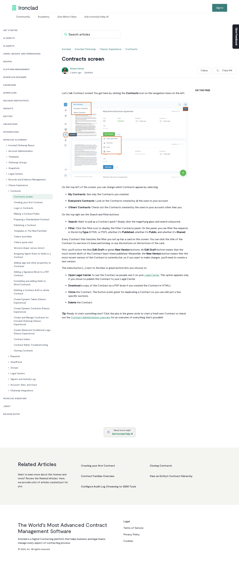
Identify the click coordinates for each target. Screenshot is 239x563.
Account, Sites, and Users (23, 384)
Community (23, 16)
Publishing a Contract (25, 225)
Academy (43, 16)
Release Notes (11, 414)
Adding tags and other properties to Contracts (32, 264)
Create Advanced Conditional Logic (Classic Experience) (32, 332)
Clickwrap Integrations (21, 390)
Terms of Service (133, 528)
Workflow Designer (15, 77)
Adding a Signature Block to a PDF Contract (31, 274)
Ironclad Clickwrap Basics (21, 145)
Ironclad (66, 49)
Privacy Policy (131, 534)
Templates (13, 156)
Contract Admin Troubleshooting (31, 345)
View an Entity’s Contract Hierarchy (171, 476)
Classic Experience (18, 185)
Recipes (7, 61)
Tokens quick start (23, 242)
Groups (14, 367)
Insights (8, 108)
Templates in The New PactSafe (30, 231)
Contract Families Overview (97, 476)
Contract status (22, 339)
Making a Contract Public (27, 213)
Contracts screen (23, 196)
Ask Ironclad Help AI (96, 16)
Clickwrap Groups (17, 162)
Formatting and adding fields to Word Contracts (30, 283)
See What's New (67, 16)
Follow (204, 70)
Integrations (11, 132)
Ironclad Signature (15, 398)
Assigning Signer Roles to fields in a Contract (32, 255)
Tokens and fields (23, 236)
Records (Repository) (16, 101)
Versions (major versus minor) (29, 248)
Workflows (10, 93)
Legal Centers (15, 174)
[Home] (25, 7)
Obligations (10, 124)
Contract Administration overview (91, 317)
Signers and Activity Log (23, 379)
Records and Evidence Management (27, 179)
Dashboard (9, 85)
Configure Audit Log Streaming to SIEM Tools (108, 486)
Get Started (10, 30)
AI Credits (9, 38)
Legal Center (151, 275)
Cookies (128, 541)
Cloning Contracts (23, 350)
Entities (8, 116)
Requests (15, 356)
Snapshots (14, 168)
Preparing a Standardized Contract (31, 219)
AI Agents (8, 46)
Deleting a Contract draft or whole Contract (31, 292)
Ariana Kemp (77, 68)
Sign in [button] (219, 7)
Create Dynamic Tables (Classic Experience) (30, 301)
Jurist (7, 406)
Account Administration (20, 151)
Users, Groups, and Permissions (21, 54)
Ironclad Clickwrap (15, 140)
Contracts (15, 191)
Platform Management (16, 69)
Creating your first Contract (28, 202)
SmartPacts (16, 362)
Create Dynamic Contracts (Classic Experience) (32, 310)
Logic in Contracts (23, 208)
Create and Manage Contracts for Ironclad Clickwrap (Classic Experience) (31, 321)
